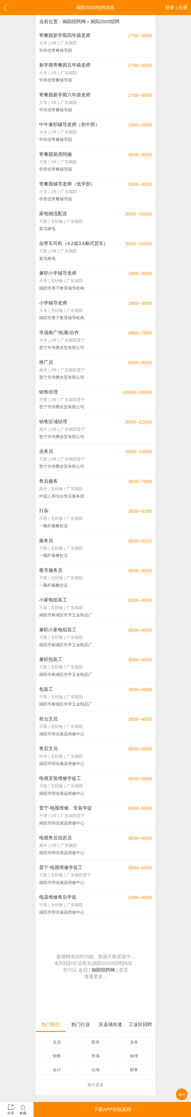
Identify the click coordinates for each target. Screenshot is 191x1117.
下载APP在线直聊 (112, 1109)
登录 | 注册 (176, 7)
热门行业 (80, 1024)
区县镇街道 (110, 1024)
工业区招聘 (140, 1024)
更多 (95, 1085)
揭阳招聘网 (74, 21)
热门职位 (50, 1024)
